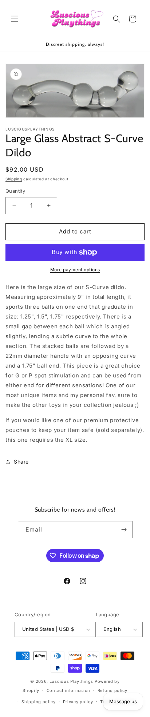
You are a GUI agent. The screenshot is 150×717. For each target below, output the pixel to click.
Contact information (68, 690)
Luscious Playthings (71, 681)
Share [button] (21, 461)
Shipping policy (38, 701)
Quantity (15, 191)
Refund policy (112, 690)
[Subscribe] (124, 529)
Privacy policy (78, 701)
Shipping (13, 179)
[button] (15, 19)
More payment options (75, 269)
